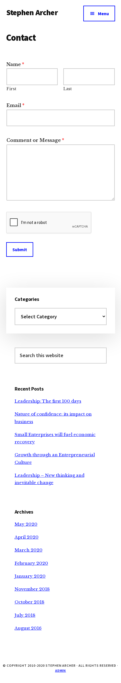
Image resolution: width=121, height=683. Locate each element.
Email (15, 105)
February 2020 (31, 563)
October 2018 (29, 602)
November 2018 (32, 589)
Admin (60, 670)
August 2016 (28, 628)
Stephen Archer (32, 12)
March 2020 (28, 550)
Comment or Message (35, 140)
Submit (19, 249)
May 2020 (26, 524)
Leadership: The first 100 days (48, 401)
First (11, 88)
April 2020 (27, 537)
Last (67, 88)
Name (15, 64)
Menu (103, 13)
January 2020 (30, 576)
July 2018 (25, 615)
